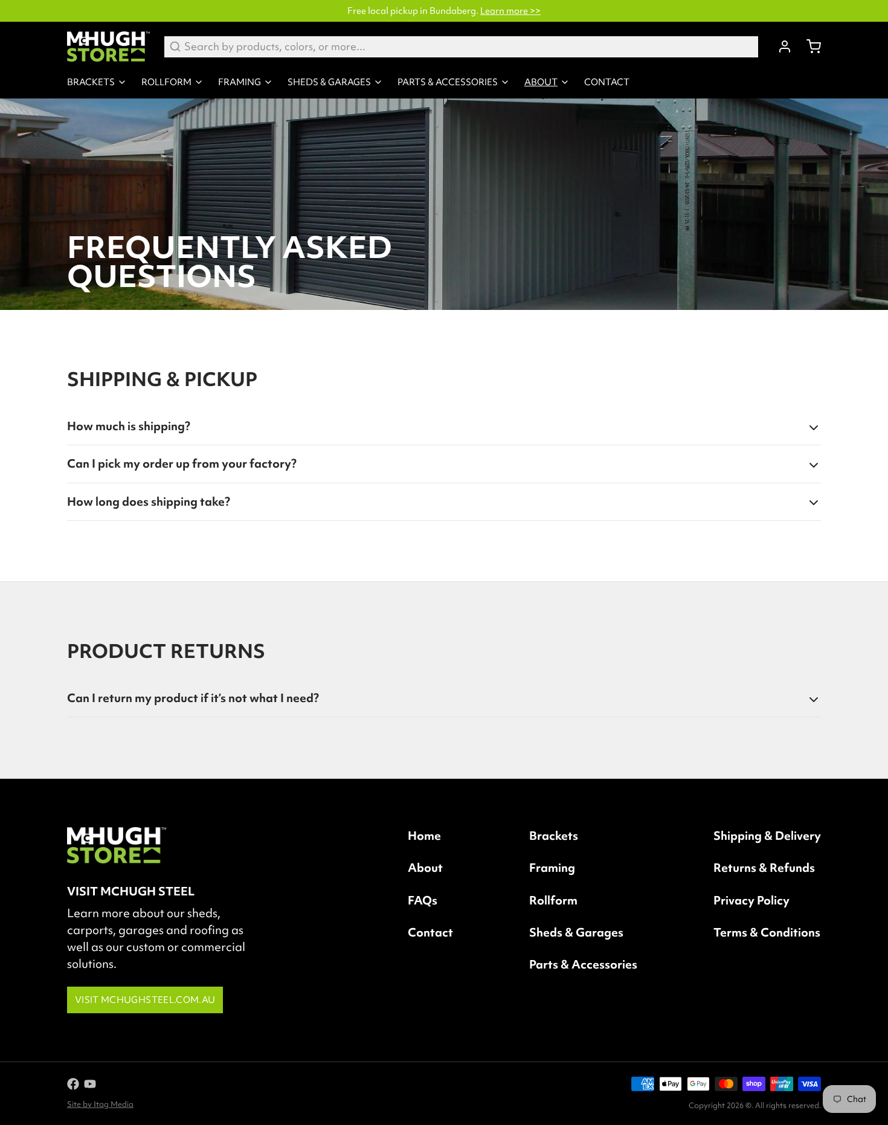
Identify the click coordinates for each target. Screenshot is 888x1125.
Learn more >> (510, 11)
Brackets (91, 82)
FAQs (422, 900)
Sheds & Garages (329, 82)
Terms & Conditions (766, 932)
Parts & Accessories (447, 82)
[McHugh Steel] (108, 46)
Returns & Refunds (764, 867)
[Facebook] (73, 1084)
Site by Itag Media (100, 1104)
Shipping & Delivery (767, 835)
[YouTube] (90, 1084)
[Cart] (809, 46)
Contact (606, 82)
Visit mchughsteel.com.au (145, 1000)
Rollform (166, 82)
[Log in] (780, 46)
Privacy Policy (751, 900)
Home (424, 835)
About (541, 82)
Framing (239, 82)
